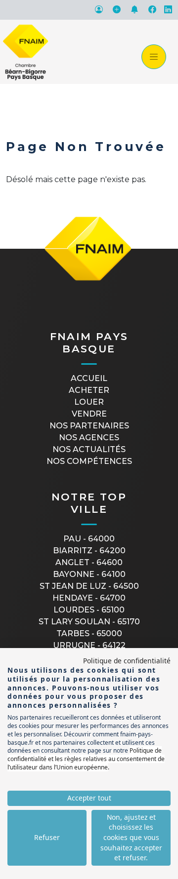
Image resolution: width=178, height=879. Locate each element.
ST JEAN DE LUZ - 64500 (89, 586)
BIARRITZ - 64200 (89, 550)
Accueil (89, 378)
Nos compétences (89, 461)
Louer (89, 402)
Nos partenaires (89, 425)
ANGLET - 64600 (89, 562)
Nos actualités (89, 449)
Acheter (89, 390)
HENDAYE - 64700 (89, 598)
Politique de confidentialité (127, 660)
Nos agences (89, 437)
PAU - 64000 (89, 538)
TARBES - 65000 (89, 633)
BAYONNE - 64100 (89, 574)
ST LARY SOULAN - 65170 (89, 621)
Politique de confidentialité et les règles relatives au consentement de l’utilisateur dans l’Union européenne (86, 758)
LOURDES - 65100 (89, 609)
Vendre (89, 414)
